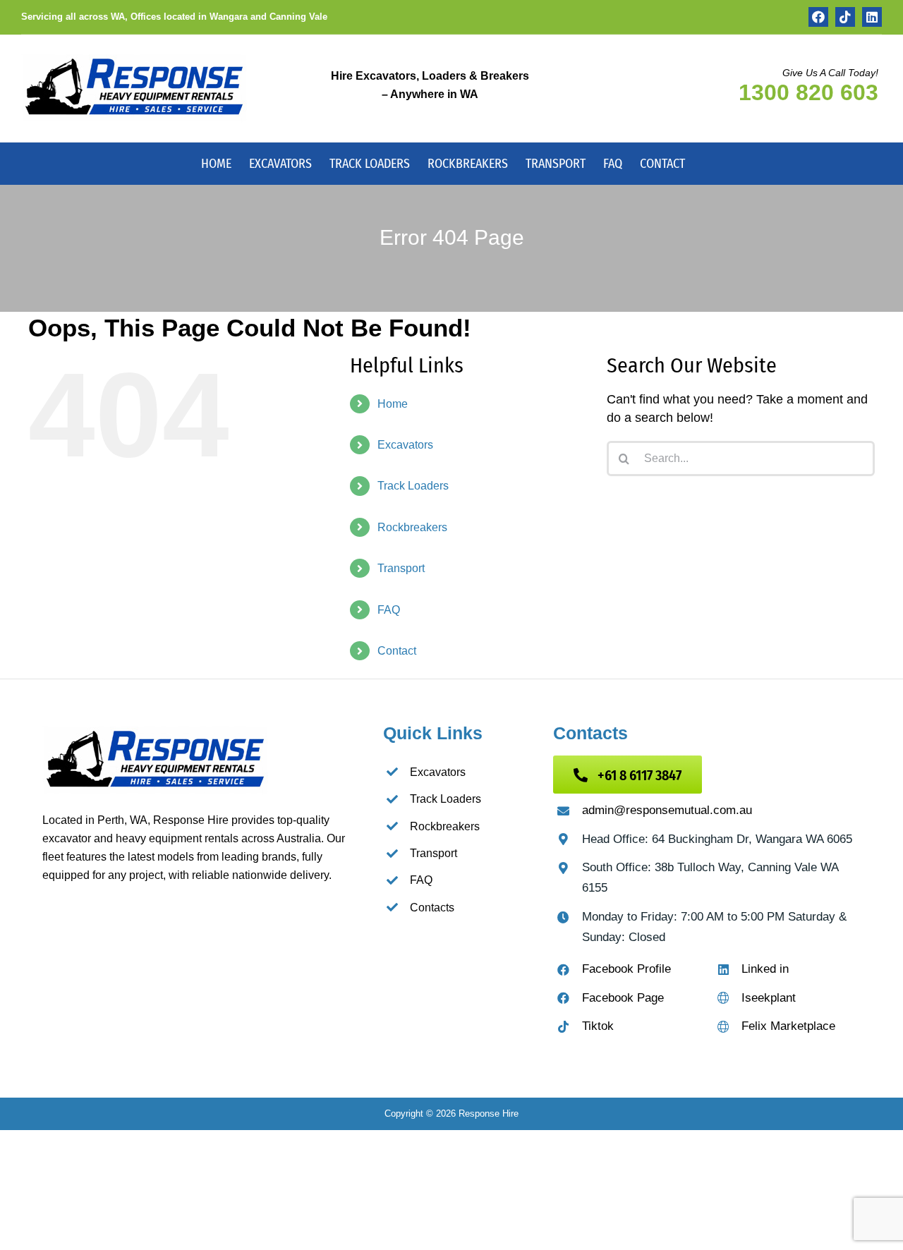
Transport (401, 568)
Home (392, 404)
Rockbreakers (412, 527)
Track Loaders (413, 486)
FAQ (388, 610)
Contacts (432, 908)
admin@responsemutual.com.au (667, 810)
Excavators (405, 445)
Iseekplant (768, 998)
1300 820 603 (808, 92)
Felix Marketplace (788, 1026)
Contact (396, 651)
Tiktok (598, 1026)
